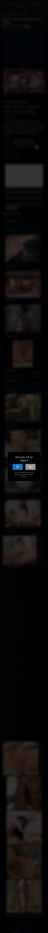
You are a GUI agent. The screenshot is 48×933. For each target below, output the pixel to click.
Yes (17, 467)
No (30, 467)
